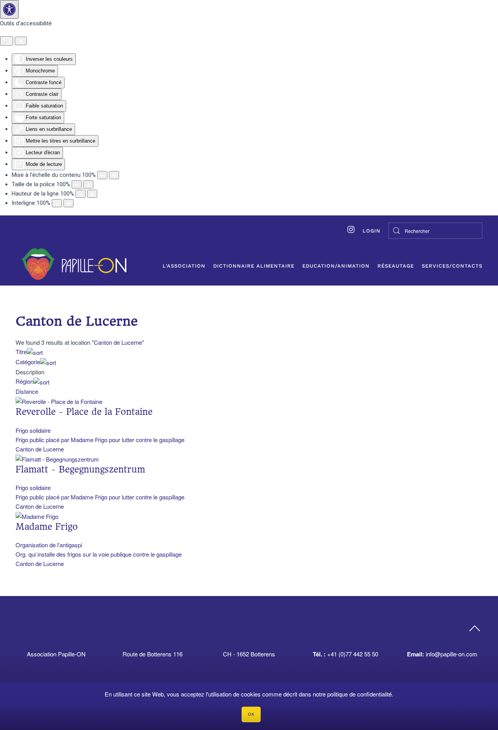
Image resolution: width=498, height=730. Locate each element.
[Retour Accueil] (74, 264)
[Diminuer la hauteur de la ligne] (80, 194)
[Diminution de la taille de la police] (77, 184)
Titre (21, 351)
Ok (251, 714)
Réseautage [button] (395, 266)
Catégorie (28, 362)
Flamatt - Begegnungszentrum (80, 469)
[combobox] (435, 230)
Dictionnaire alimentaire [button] (254, 266)
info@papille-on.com (451, 654)
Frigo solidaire (33, 430)
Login (372, 231)
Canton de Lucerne (118, 342)
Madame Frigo (47, 527)
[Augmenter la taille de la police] (88, 184)
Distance (27, 391)
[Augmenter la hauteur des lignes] (92, 194)
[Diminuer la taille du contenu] (102, 175)
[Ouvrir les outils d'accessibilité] (9, 9)
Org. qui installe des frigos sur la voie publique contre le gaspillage (99, 554)
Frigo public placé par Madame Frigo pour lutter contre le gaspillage (100, 440)
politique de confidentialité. (360, 694)
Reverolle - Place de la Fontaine (84, 412)
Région (24, 381)
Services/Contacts (452, 266)
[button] (474, 628)
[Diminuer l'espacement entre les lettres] (57, 203)
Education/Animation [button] (336, 266)
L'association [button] (184, 266)
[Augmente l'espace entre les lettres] (68, 203)
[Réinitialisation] (6, 41)
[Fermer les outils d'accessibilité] (21, 41)
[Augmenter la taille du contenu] (114, 175)
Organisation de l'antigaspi (49, 545)
